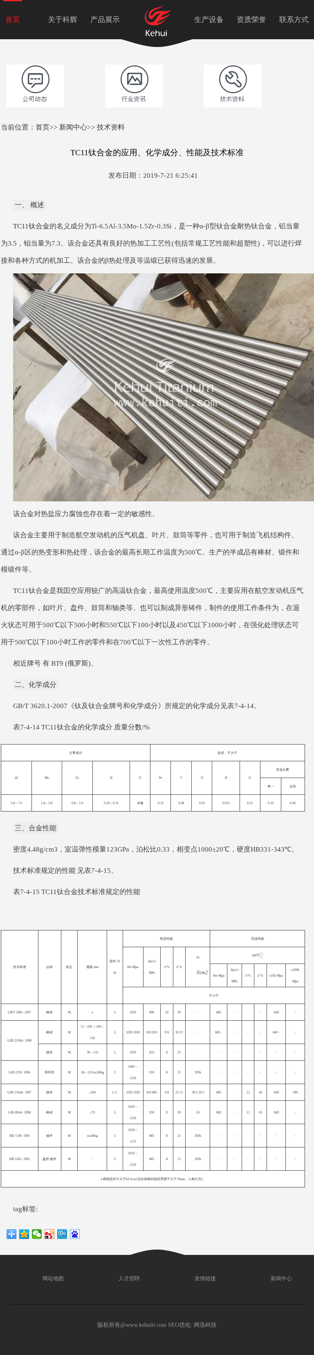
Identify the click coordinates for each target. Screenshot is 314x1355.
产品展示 (105, 20)
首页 (12, 20)
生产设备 (209, 20)
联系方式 (294, 20)
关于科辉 (62, 20)
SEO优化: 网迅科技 (192, 1324)
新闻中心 (73, 127)
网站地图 (52, 1278)
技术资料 (111, 127)
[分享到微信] (37, 1234)
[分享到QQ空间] (24, 1234)
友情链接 (204, 1278)
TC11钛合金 (31, 226)
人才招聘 (128, 1278)
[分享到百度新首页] (75, 1234)
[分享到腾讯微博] (62, 1234)
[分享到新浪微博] (50, 1234)
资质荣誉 (251, 20)
